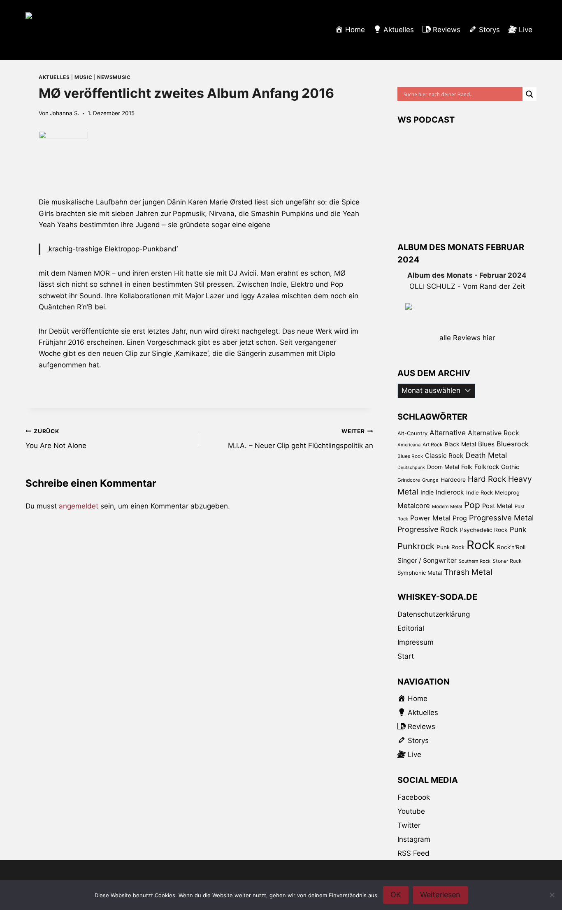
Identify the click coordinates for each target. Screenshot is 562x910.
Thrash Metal (468, 572)
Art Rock (433, 444)
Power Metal (430, 518)
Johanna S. (64, 113)
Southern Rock (474, 561)
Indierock (450, 492)
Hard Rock (487, 479)
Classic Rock (444, 456)
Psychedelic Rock (484, 530)
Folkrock (486, 467)
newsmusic (113, 77)
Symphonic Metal (419, 572)
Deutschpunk (411, 467)
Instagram (413, 839)
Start (405, 656)
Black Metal (460, 444)
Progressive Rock (427, 529)
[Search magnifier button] (529, 94)
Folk (466, 466)
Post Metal (497, 506)
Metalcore (413, 505)
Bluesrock (513, 444)
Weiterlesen (440, 894)
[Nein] (552, 895)
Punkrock (415, 546)
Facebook (413, 797)
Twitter (408, 825)
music (83, 77)
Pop (472, 505)
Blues (486, 444)
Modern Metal (447, 506)
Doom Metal (443, 466)
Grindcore (408, 480)
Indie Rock (479, 492)
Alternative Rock (493, 433)
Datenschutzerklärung (433, 614)
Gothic (510, 466)
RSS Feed (413, 853)
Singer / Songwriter (427, 560)
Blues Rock (410, 456)
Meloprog (507, 492)
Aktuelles (54, 77)
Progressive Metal (501, 517)
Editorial (410, 628)
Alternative (448, 432)
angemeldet (78, 506)
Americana (408, 445)
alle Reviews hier (467, 338)
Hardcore (453, 479)
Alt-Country (412, 433)
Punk (518, 529)
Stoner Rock (507, 561)
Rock (481, 545)
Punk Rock (450, 547)
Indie (427, 492)
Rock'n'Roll (511, 547)
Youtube (411, 811)
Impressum (415, 642)
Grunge (430, 480)
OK (395, 894)
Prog (460, 518)
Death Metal (486, 455)
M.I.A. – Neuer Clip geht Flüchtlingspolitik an (300, 439)
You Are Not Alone (56, 439)
